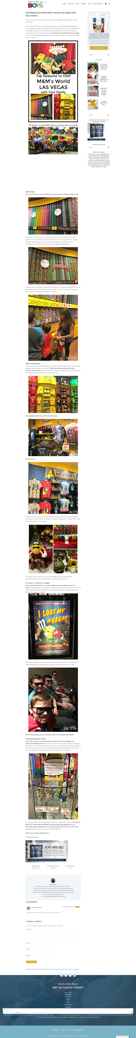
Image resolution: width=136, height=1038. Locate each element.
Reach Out (68, 992)
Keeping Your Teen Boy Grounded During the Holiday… (103, 91)
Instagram (61, 894)
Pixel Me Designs (84, 1036)
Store (68, 1002)
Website (28, 955)
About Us (68, 997)
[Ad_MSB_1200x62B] (47, 861)
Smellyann (35, 907)
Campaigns (53, 868)
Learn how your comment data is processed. (65, 969)
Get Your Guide (98, 48)
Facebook (52, 894)
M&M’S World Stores (69, 26)
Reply (77, 906)
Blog (68, 999)
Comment (29, 929)
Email (28, 949)
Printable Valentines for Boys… (103, 103)
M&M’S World (62, 20)
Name (28, 943)
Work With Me (68, 1005)
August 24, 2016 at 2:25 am (69, 906)
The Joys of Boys (37, 4)
